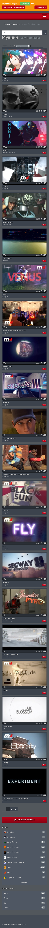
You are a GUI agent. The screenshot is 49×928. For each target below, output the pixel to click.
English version (41, 7)
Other (24, 898)
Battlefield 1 (25, 832)
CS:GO (25, 867)
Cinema (24, 907)
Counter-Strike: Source (25, 862)
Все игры (24, 882)
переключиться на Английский (13, 7)
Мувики (15, 24)
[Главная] (2, 16)
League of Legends (25, 877)
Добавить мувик (24, 820)
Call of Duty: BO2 (25, 847)
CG (24, 903)
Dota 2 (25, 872)
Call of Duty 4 (25, 842)
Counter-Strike (25, 857)
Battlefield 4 (25, 837)
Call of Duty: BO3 (25, 852)
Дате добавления (22, 46)
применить (25, 4)
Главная (7, 24)
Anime (24, 893)
